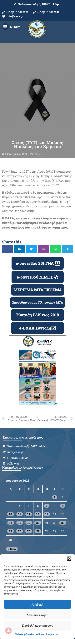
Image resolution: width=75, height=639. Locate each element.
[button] (69, 559)
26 (28, 531)
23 (62, 523)
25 (19, 531)
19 (28, 523)
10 (10, 514)
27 (37, 531)
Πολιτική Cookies (24, 634)
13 (37, 514)
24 (10, 531)
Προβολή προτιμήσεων (37, 625)
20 (37, 523)
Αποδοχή (37, 604)
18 (19, 523)
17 (10, 523)
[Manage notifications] (8, 631)
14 (46, 514)
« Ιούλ (12, 549)
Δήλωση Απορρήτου (47, 634)
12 (28, 514)
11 (19, 514)
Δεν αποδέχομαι (37, 615)
